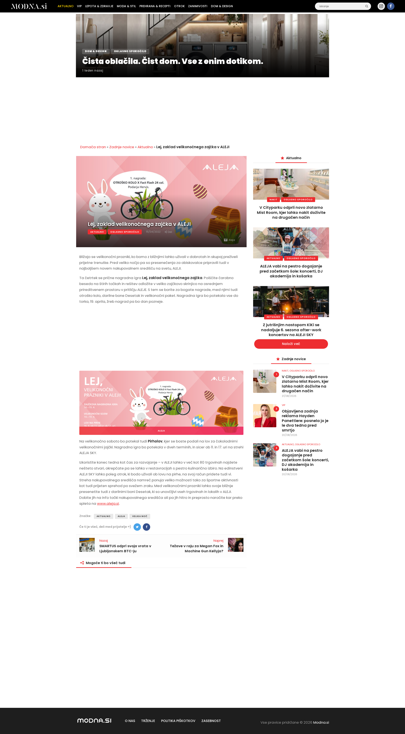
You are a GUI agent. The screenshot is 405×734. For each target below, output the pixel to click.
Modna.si (321, 722)
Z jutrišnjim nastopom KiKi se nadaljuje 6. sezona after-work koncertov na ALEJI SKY (291, 329)
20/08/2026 (289, 435)
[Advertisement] (202, 108)
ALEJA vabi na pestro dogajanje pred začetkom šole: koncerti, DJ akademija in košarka (291, 271)
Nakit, (285, 370)
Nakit (273, 199)
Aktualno (145, 146)
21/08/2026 (289, 396)
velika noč (139, 516)
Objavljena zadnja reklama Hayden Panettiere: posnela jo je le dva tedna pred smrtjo (305, 421)
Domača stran (93, 146)
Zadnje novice (121, 146)
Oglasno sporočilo (124, 231)
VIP (283, 405)
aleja (121, 516)
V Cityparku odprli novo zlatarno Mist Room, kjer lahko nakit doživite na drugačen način (291, 212)
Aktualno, (288, 444)
